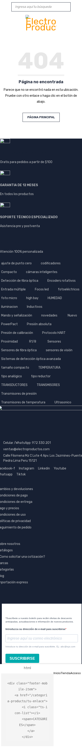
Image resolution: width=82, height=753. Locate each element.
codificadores (51, 263)
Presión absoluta (39, 324)
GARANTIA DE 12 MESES (19, 185)
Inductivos (34, 307)
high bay (32, 298)
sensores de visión (59, 350)
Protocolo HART (54, 333)
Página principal (41, 117)
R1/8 (32, 341)
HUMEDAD (55, 298)
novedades (49, 315)
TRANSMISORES (48, 385)
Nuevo (72, 315)
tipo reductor (41, 376)
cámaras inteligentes (41, 272)
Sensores (54, 341)
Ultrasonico (62, 402)
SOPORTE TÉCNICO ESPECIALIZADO (29, 217)
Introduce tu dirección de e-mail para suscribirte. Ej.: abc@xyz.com (40, 646)
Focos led (42, 289)
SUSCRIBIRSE (22, 658)
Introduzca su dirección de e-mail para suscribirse (35, 629)
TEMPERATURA (49, 368)
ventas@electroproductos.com (26, 449)
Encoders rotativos (61, 281)
